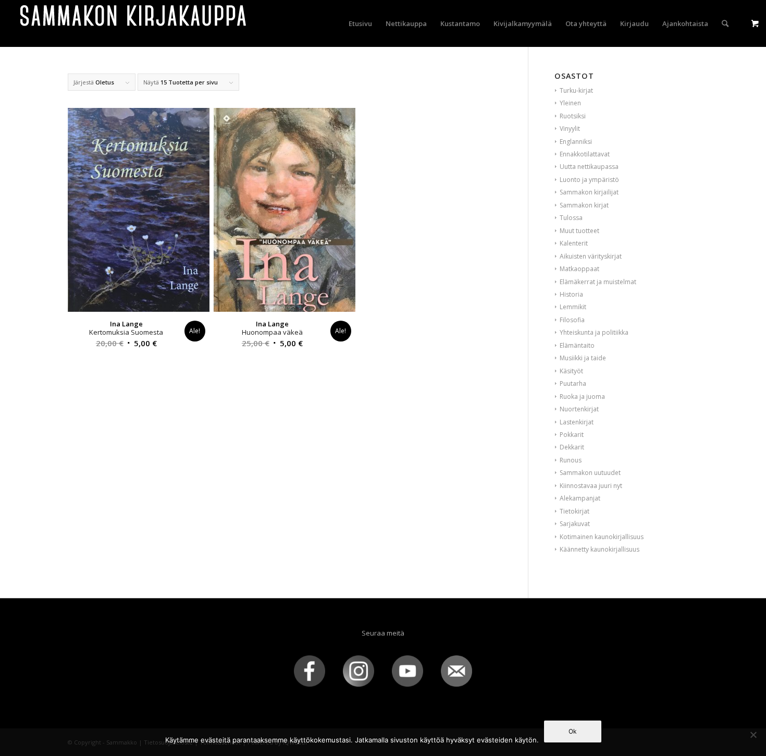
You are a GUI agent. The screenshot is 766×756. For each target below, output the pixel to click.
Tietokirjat (574, 511)
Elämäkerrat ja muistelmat (598, 281)
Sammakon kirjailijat (589, 192)
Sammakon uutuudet (590, 472)
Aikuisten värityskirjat (591, 256)
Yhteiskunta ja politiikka (594, 332)
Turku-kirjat (576, 90)
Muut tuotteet (579, 230)
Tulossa (571, 217)
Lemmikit (573, 306)
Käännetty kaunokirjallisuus (599, 549)
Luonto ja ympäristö (589, 179)
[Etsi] (725, 23)
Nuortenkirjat (579, 409)
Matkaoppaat (579, 268)
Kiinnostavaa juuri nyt (591, 485)
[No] (753, 734)
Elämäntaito (577, 345)
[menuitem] (360, 23)
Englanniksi (576, 141)
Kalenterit (574, 243)
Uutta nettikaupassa (589, 166)
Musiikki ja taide (583, 357)
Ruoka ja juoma (582, 396)
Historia (571, 294)
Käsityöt (571, 371)
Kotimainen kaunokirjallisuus (602, 536)
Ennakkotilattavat (585, 154)
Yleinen (570, 103)
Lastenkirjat (577, 422)
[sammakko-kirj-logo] (134, 23)
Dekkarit (572, 447)
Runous (571, 460)
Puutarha (573, 383)
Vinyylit (570, 128)
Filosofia (572, 319)
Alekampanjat (580, 498)
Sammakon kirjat (584, 205)
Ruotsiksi (573, 116)
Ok (573, 731)
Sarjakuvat (575, 523)
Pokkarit (572, 434)
